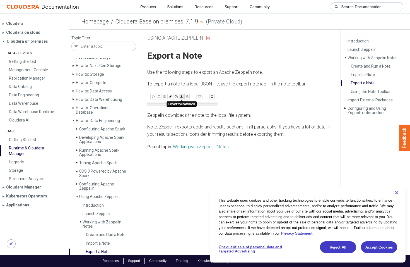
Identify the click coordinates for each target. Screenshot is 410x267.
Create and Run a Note (106, 234)
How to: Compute (91, 82)
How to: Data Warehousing (99, 99)
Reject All (338, 247)
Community (260, 6)
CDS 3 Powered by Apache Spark (102, 173)
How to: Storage (90, 74)
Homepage (95, 21)
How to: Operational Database (93, 110)
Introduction (93, 205)
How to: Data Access (94, 91)
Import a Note (98, 243)
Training (182, 261)
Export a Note (98, 251)
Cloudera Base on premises (149, 21)
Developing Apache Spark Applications (101, 139)
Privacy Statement (296, 233)
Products (148, 6)
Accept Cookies (379, 247)
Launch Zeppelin (97, 213)
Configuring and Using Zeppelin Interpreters (367, 110)
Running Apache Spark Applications (99, 152)
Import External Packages (370, 100)
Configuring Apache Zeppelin (96, 186)
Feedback (404, 138)
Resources (203, 6)
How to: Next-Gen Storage (98, 65)
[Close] (396, 193)
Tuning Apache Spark (98, 163)
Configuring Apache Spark (102, 129)
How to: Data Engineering (98, 120)
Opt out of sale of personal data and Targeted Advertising (250, 249)
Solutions (175, 6)
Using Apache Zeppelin (99, 196)
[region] (308, 225)
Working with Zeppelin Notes (102, 224)
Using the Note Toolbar (371, 91)
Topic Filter (80, 38)
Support (231, 6)
